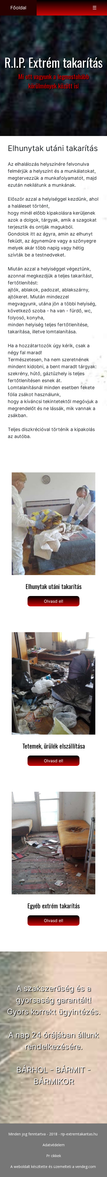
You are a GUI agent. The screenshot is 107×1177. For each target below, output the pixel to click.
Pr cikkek (53, 1155)
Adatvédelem (54, 1144)
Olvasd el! (53, 601)
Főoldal (18, 7)
